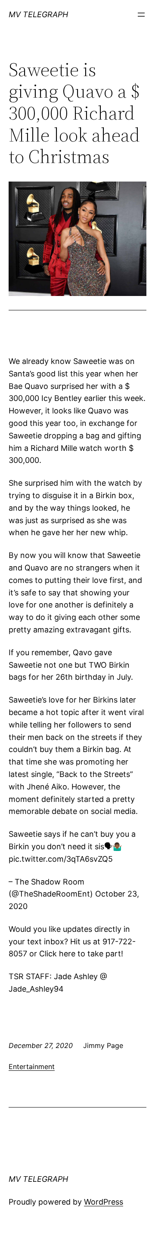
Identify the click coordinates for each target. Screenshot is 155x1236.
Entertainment (32, 1066)
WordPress (103, 1201)
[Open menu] (141, 14)
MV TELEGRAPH (38, 14)
